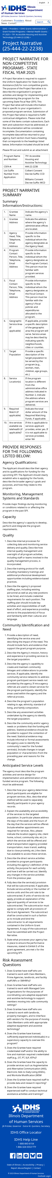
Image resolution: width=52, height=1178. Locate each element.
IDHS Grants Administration (33, 28)
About (28, 20)
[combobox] (44, 2)
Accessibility (28, 1164)
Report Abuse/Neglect (21, 1168)
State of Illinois (14, 1164)
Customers (7, 20)
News (4, 23)
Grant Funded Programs (14, 31)
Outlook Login (44, 1176)
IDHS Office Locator (26, 1132)
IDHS (5, 28)
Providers (19, 20)
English (42, 2)
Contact (12, 23)
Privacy (39, 1164)
